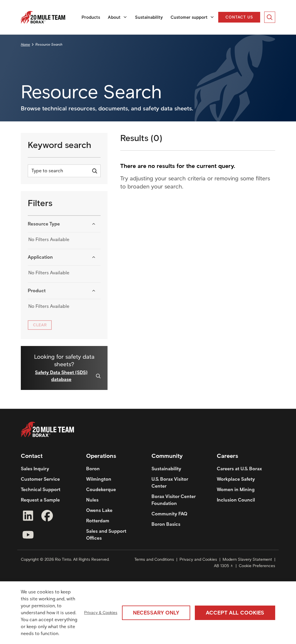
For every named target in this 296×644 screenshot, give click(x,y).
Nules (92, 500)
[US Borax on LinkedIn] (28, 516)
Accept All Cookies (235, 613)
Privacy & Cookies (100, 612)
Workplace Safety (236, 479)
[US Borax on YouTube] (28, 536)
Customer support (189, 17)
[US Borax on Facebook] (47, 516)
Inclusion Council (236, 500)
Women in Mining (236, 489)
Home (25, 44)
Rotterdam (97, 520)
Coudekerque (101, 489)
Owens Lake (99, 510)
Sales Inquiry (35, 468)
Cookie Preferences (257, 565)
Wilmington (98, 479)
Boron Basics (165, 524)
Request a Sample (40, 500)
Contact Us (239, 17)
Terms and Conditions (154, 559)
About (114, 17)
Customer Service (40, 479)
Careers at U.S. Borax (239, 468)
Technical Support (40, 489)
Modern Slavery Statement (247, 559)
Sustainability (149, 17)
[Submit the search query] (94, 170)
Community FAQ (169, 514)
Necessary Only (156, 613)
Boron (93, 468)
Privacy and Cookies (198, 559)
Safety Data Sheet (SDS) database (61, 376)
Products (91, 17)
